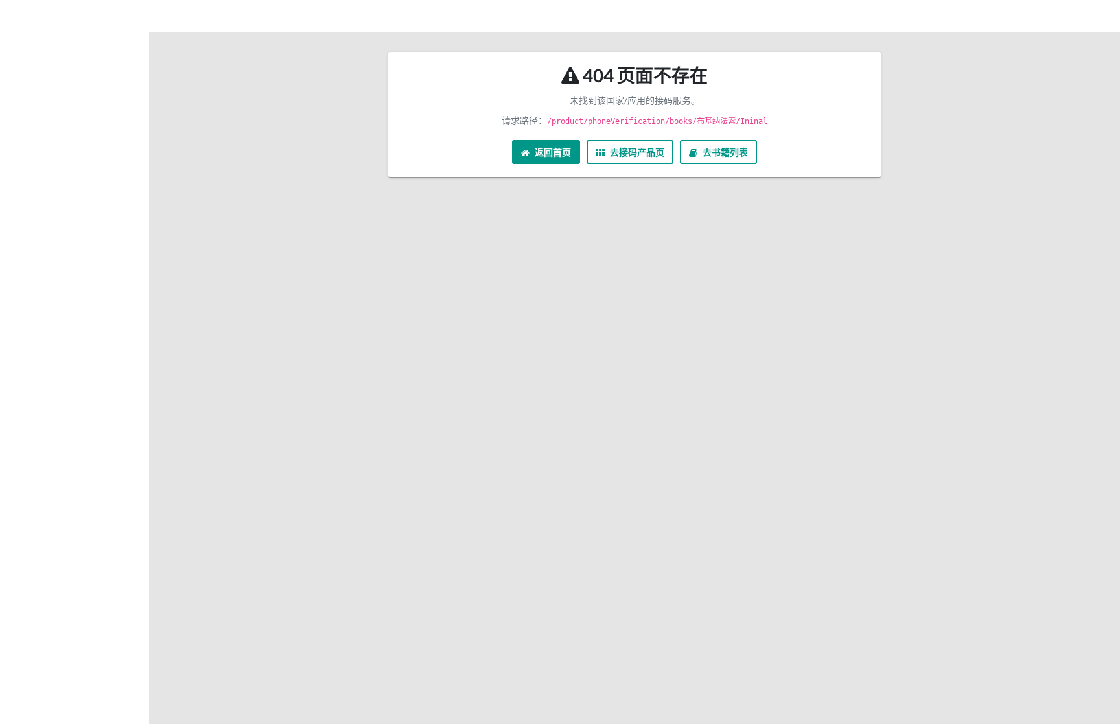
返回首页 (552, 152)
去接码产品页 (636, 152)
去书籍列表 (724, 152)
